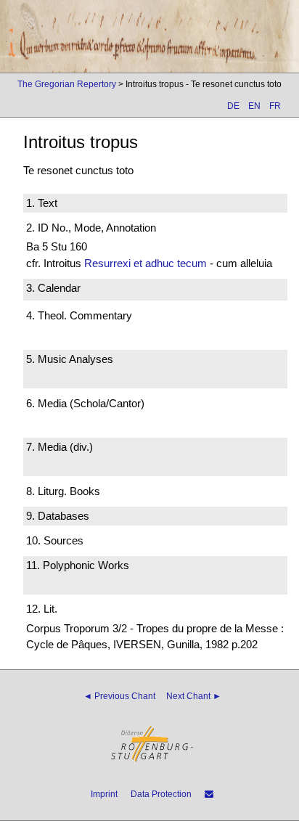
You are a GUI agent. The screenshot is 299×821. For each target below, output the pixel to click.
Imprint (104, 794)
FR (275, 106)
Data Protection (161, 794)
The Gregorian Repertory (66, 84)
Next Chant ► (193, 696)
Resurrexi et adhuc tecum (145, 263)
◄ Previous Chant (119, 696)
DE (233, 106)
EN (254, 106)
